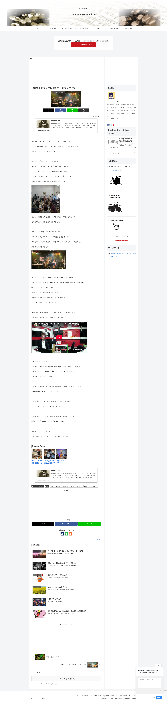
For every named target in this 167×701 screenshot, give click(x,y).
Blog (117, 695)
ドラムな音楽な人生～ (38, 486)
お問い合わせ (123, 695)
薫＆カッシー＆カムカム (76, 486)
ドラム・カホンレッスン (97, 695)
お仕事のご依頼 (109, 695)
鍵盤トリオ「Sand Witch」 (91, 486)
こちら (121, 119)
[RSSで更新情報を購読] (70, 533)
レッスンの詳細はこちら (83, 44)
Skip (153, 697)
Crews (58, 486)
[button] (83, 110)
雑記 (48, 486)
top (78, 695)
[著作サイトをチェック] (62, 533)
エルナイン (65, 486)
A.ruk (53, 486)
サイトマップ (132, 695)
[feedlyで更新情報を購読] (66, 533)
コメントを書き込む (66, 678)
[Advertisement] (66, 72)
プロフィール (84, 695)
